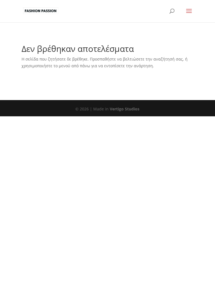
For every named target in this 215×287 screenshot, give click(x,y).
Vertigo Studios (124, 109)
